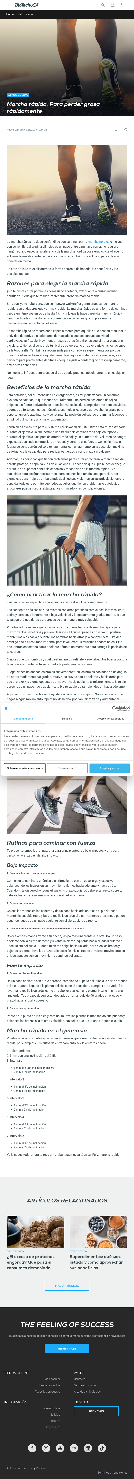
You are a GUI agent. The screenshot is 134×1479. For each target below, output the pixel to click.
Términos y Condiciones (112, 1472)
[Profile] (112, 5)
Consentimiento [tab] (23, 718)
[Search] (103, 5)
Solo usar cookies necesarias (25, 768)
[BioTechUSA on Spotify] (74, 1448)
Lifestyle (55, 1421)
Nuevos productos (49, 1385)
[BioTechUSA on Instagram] (46, 1448)
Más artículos (67, 1286)
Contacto (79, 1379)
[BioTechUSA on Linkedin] (88, 1448)
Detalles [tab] (67, 718)
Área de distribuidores (87, 1391)
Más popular (52, 1379)
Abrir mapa (96, 1411)
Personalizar (65, 768)
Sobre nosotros (51, 1408)
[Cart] (122, 5)
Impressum (53, 1427)
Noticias (55, 1414)
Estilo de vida (24, 14)
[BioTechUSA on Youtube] (60, 1448)
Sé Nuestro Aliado (85, 1385)
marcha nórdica (99, 241)
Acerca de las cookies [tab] (110, 718)
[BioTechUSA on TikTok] (102, 1448)
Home (10, 14)
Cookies (41, 1468)
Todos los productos (47, 1391)
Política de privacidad (20, 1468)
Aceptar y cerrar (109, 768)
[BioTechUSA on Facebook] (32, 1448)
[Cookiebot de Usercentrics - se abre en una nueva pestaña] (114, 708)
